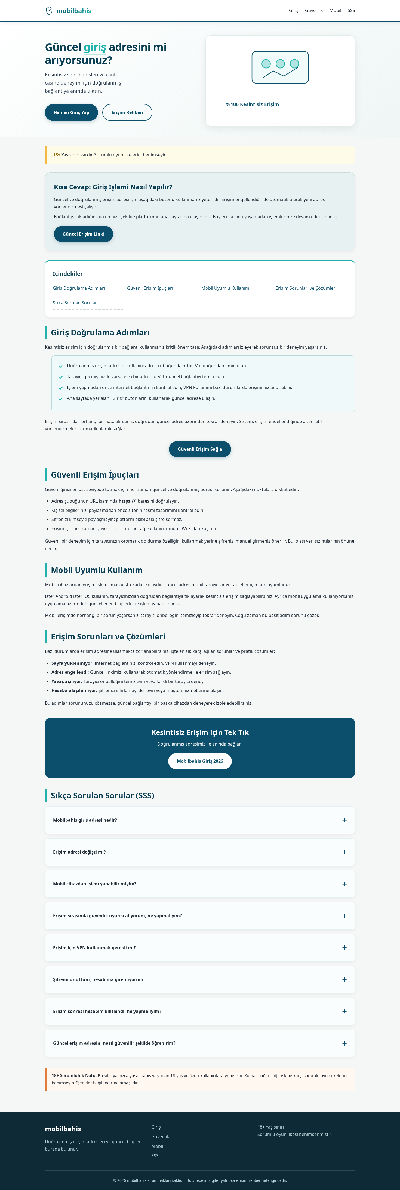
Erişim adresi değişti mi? (79, 852)
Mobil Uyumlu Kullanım (225, 288)
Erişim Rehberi (127, 112)
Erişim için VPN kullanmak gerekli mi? (94, 948)
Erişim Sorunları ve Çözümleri (306, 288)
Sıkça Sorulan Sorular (75, 303)
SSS (351, 10)
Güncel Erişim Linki (83, 234)
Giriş (294, 10)
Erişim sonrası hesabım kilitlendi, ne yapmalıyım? (107, 1011)
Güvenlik (314, 10)
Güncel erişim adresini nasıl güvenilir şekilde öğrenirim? (114, 1043)
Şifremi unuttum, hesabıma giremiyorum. (99, 979)
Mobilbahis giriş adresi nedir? (85, 820)
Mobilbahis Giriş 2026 (200, 761)
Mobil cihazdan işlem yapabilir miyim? (95, 884)
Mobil (335, 10)
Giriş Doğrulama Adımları (79, 288)
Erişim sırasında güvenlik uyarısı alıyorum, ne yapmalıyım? (117, 916)
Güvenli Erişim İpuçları (150, 288)
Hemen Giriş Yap (71, 112)
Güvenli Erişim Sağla (200, 449)
